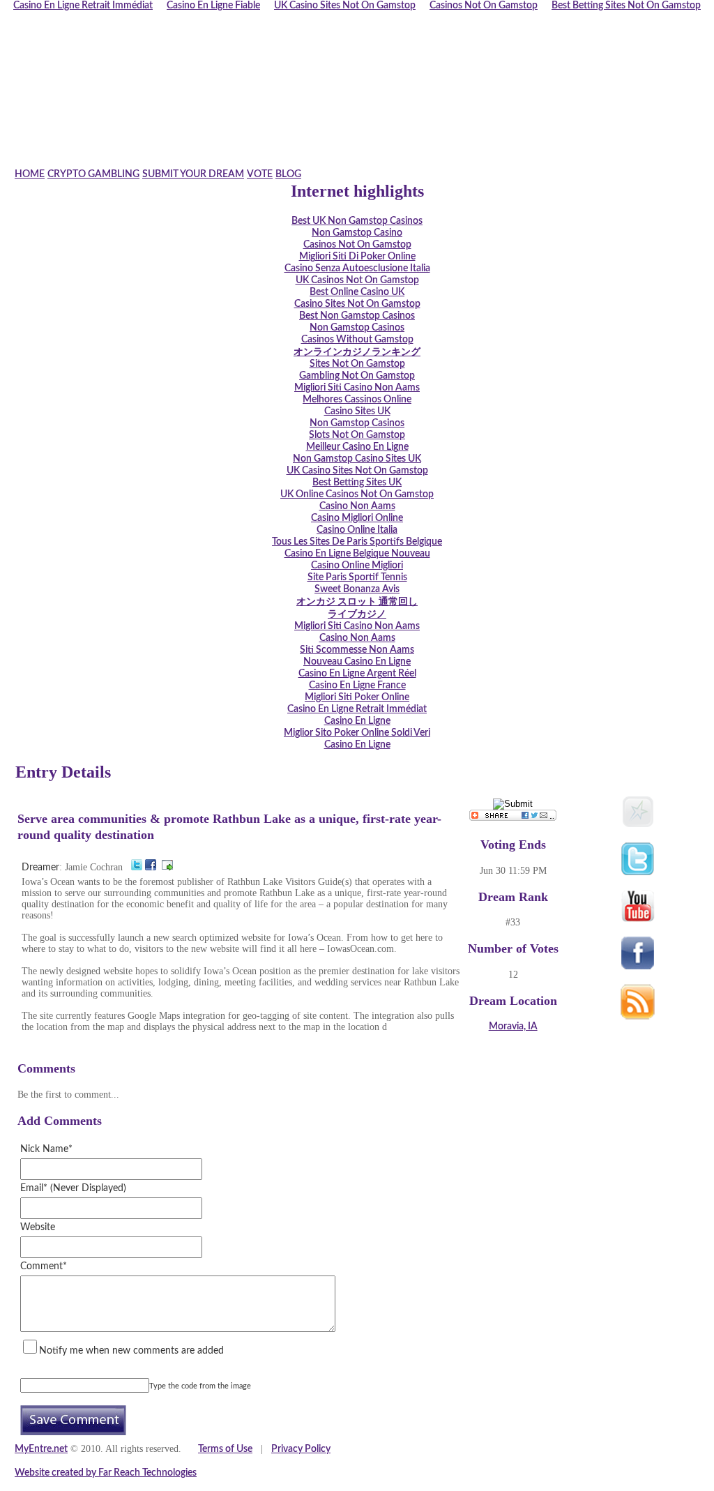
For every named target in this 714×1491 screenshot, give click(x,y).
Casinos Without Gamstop (357, 340)
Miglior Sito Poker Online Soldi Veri (357, 733)
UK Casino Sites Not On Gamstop (357, 471)
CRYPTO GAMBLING (93, 174)
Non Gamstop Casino (357, 233)
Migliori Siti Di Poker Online (357, 257)
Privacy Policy (301, 1449)
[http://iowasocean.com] (167, 867)
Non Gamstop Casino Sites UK (357, 459)
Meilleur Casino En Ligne (357, 447)
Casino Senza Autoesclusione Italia (357, 268)
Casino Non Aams (357, 506)
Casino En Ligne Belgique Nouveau (357, 554)
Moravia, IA (513, 1026)
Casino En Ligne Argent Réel (357, 674)
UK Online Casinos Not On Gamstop (357, 494)
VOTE (260, 174)
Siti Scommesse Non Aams (357, 650)
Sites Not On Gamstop (357, 364)
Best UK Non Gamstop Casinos (357, 221)
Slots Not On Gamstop (357, 435)
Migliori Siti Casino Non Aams (357, 388)
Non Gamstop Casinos (357, 328)
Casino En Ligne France (357, 685)
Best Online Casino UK (357, 292)
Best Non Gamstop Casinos (357, 316)
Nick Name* (46, 1149)
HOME (30, 174)
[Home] (340, 162)
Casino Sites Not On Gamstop (357, 304)
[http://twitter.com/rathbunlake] (136, 867)
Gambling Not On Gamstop (357, 376)
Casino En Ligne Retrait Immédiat (357, 709)
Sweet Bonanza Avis (357, 589)
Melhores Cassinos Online (357, 399)
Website (37, 1227)
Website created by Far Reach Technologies (106, 1473)
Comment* (43, 1266)
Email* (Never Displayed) (73, 1188)
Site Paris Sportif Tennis (357, 577)
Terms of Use (225, 1449)
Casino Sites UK (357, 411)
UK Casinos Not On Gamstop (357, 280)
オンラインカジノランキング (357, 352)
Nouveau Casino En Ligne (357, 662)
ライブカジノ (357, 614)
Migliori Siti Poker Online (357, 697)
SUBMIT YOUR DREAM (193, 174)
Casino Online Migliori (357, 565)
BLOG (288, 174)
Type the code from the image (200, 1386)
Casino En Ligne (357, 721)
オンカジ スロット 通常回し (357, 602)
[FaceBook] (150, 867)
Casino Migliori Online (357, 518)
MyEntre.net (41, 1449)
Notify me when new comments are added (131, 1351)
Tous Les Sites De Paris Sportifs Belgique (357, 542)
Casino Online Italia (357, 530)
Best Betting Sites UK (357, 482)
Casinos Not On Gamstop (357, 245)
